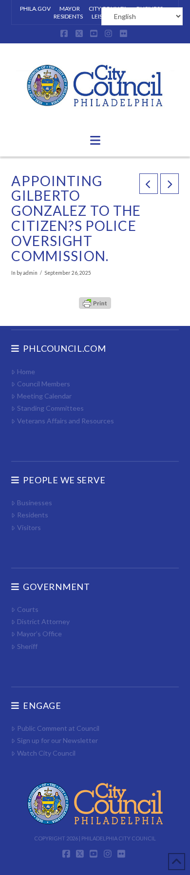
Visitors (28, 527)
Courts (27, 609)
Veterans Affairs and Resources (65, 421)
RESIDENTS (68, 16)
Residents (32, 515)
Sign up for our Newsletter (57, 740)
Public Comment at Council (58, 728)
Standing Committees (50, 408)
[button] (95, 140)
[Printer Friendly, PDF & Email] (95, 302)
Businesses (34, 502)
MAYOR (69, 8)
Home (26, 371)
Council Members (43, 384)
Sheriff (27, 646)
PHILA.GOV (35, 8)
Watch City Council (46, 753)
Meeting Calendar (44, 396)
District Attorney (43, 621)
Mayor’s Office (39, 633)
